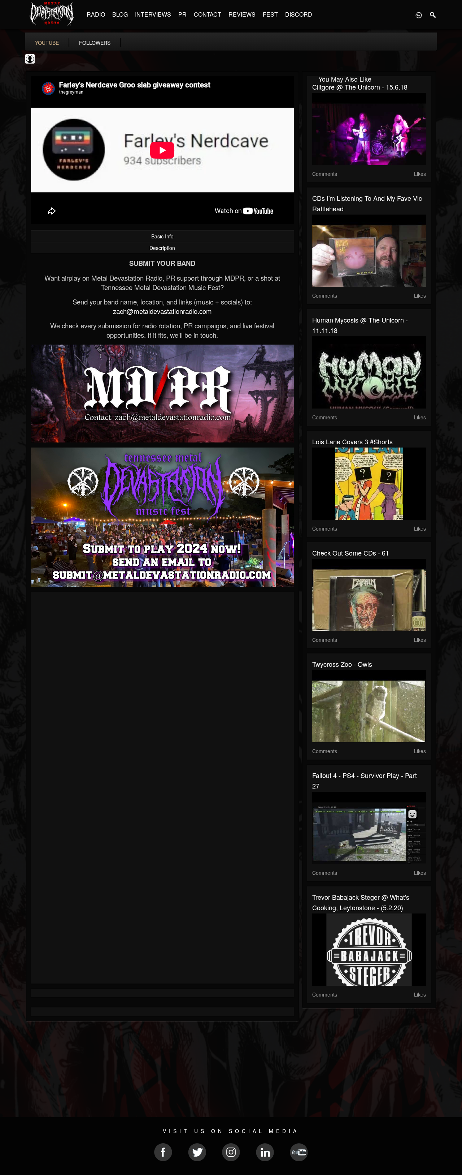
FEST (270, 14)
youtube (47, 42)
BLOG (120, 14)
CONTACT (207, 14)
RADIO (96, 14)
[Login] (418, 14)
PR (182, 14)
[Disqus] (162, 694)
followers (94, 42)
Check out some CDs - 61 (350, 552)
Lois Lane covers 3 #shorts (352, 441)
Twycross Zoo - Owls (342, 664)
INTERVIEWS (153, 14)
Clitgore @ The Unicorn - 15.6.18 (359, 86)
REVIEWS (242, 14)
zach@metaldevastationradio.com (162, 311)
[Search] (433, 14)
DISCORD (298, 14)
